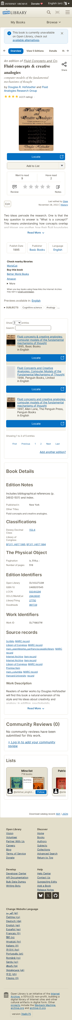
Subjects (42, 845)
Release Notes (45, 889)
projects (15, 1005)
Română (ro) (13, 957)
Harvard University (16, 675)
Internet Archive (14, 656)
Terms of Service (16, 853)
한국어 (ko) (12, 949)
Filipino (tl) (12, 978)
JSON (65, 814)
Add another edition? (53, 452)
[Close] (62, 33)
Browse (52, 22)
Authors (42, 841)
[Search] (49, 12)
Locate (36, 156)
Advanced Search (47, 853)
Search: (10, 327)
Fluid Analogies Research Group (26, 88)
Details (53, 50)
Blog (8, 849)
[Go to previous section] (4, 51)
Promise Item (13, 668)
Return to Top (45, 857)
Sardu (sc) (12, 961)
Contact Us (43, 877)
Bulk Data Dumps (16, 881)
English (57, 249)
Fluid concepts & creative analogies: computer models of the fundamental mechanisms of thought (40, 340)
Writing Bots (13, 885)
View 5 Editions (35, 50)
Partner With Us (15, 841)
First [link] (14, 443)
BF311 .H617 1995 (15, 544)
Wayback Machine (45, 1005)
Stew (65, 201)
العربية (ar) (12, 913)
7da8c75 (26, 1014)
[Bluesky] (40, 895)
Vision (9, 833)
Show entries (17, 322)
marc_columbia (14, 671)
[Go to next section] (67, 51)
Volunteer (11, 837)
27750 (32, 600)
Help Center (44, 873)
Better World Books (18, 274)
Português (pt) (14, 953)
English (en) (13, 925)
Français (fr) (13, 933)
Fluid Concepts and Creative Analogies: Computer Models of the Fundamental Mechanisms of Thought (41, 371)
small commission (26, 291)
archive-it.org (38, 1008)
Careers (10, 845)
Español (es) (13, 929)
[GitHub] (55, 895)
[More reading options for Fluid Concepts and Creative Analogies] (62, 165)
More (12, 283)
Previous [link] (26, 443)
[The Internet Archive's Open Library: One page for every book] (16, 12)
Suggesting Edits (47, 881)
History (64, 204)
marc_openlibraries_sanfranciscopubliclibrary (30, 648)
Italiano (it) (12, 945)
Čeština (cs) (13, 917)
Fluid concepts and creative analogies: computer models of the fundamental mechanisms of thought (41, 402)
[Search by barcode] (57, 12)
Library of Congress (16, 645)
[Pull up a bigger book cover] (36, 150)
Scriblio (10, 641)
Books (41, 837)
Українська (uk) (15, 970)
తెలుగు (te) (12, 966)
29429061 (34, 596)
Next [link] (48, 443)
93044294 (35, 591)
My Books (18, 22)
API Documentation (17, 877)
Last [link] (57, 443)
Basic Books (37, 249)
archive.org (17, 1008)
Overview (16, 50)
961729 (33, 604)
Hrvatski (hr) (13, 941)
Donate (37, 3)
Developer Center (16, 873)
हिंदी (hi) (10, 937)
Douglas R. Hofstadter (22, 87)
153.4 (32, 529)
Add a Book (44, 885)
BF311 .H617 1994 (36, 544)
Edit (7, 204)
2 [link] (41, 443)
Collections (43, 849)
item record (30, 656)
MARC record (22, 641)
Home (40, 833)
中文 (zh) (11, 974)
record (30, 675)
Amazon (11, 278)
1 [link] (35, 443)
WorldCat (12, 265)
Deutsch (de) (13, 921)
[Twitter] (48, 895)
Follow (41, 792)
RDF (58, 814)
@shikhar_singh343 (24, 792)
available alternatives (26, 40)
